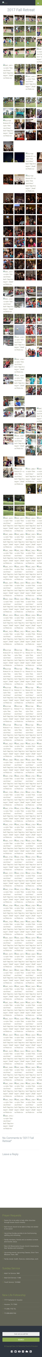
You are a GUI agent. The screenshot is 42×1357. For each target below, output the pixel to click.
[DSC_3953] (30, 589)
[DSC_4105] (19, 428)
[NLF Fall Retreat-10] (30, 695)
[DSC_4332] (19, 220)
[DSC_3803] (30, 766)
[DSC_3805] (19, 766)
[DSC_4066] (30, 475)
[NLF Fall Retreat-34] (19, 231)
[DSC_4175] (30, 352)
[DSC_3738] (8, 863)
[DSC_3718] (8, 895)
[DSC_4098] (19, 442)
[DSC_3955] (19, 589)
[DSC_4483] (8, 102)
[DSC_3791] (30, 782)
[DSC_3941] (30, 605)
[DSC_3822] (8, 749)
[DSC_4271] (8, 278)
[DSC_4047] (8, 510)
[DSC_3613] (30, 1057)
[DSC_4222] (19, 318)
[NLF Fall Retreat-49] (8, 128)
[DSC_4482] (19, 102)
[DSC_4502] (19, 69)
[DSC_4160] (19, 381)
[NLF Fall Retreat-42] (30, 161)
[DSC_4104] (30, 428)
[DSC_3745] (30, 847)
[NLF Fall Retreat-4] (8, 732)
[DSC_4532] (19, 30)
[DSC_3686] (30, 928)
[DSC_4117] (19, 412)
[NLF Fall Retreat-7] (19, 713)
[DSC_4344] (30, 209)
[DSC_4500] (30, 69)
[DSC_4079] (8, 461)
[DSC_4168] (8, 363)
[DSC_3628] (30, 1025)
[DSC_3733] (30, 863)
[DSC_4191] (8, 340)
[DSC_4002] (19, 540)
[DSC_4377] (30, 135)
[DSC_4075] (19, 461)
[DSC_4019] (8, 524)
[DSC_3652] (8, 992)
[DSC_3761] (30, 814)
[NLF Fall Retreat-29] (19, 264)
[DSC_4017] (19, 524)
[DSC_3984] (30, 556)
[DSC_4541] (19, 19)
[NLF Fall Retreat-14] (30, 676)
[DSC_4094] (30, 439)
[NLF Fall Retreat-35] (8, 231)
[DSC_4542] (8, 19)
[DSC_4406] (30, 124)
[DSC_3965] (30, 573)
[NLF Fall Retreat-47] (19, 113)
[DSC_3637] (30, 1008)
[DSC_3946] (8, 605)
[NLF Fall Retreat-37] (8, 220)
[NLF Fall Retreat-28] (30, 264)
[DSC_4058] (30, 488)
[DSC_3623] (8, 1041)
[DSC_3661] (8, 976)
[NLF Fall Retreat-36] (30, 220)
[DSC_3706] (19, 911)
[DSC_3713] (30, 895)
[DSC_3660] (19, 976)
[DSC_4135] (8, 401)
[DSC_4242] (8, 305)
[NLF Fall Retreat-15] (19, 676)
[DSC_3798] (8, 782)
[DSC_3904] (30, 637)
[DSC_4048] (19, 499)
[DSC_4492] (30, 82)
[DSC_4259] (19, 291)
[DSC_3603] (30, 1073)
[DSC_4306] (8, 253)
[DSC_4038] (19, 510)
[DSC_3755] (8, 830)
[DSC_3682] (19, 944)
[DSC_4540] (30, 19)
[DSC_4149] (30, 379)
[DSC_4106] (8, 428)
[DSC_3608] (8, 1073)
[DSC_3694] (19, 928)
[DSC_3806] (8, 766)
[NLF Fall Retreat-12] (8, 695)
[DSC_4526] (19, 42)
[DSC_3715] (19, 895)
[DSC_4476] (30, 102)
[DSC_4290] (30, 253)
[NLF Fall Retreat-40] (19, 179)
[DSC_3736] (19, 863)
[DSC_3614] (19, 1057)
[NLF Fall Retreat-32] (8, 242)
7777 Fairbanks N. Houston (13, 1300)
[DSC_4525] (30, 42)
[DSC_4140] (30, 390)
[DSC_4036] (30, 510)
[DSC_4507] (8, 71)
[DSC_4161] (8, 379)
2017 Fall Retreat (21, 10)
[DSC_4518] (19, 52)
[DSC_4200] (19, 329)
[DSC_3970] (19, 573)
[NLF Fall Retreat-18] (30, 657)
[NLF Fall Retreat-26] (19, 275)
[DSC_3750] (30, 830)
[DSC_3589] (19, 1106)
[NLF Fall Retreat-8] (8, 713)
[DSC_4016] (30, 524)
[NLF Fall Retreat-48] (8, 113)
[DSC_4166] (19, 365)
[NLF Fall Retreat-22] (19, 476)
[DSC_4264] (8, 291)
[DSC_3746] (19, 847)
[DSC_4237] (19, 302)
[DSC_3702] (8, 928)
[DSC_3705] (30, 911)
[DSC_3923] (8, 637)
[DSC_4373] (8, 146)
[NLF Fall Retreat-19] (19, 657)
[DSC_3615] (8, 1057)
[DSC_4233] (30, 302)
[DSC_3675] (8, 960)
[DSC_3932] (19, 621)
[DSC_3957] (8, 589)
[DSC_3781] (30, 798)
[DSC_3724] (30, 879)
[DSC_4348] (19, 209)
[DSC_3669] (30, 960)
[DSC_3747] (8, 847)
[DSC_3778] (19, 814)
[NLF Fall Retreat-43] (19, 157)
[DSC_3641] (8, 1008)
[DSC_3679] (30, 944)
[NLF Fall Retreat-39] (30, 183)
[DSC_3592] (8, 1106)
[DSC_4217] (8, 329)
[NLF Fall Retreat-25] (30, 275)
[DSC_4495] (19, 80)
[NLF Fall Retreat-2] (30, 732)
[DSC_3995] (30, 540)
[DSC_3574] (8, 1122)
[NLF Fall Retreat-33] (30, 231)
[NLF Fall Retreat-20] (8, 657)
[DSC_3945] (19, 605)
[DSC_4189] (19, 343)
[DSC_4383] (19, 135)
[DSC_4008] (8, 540)
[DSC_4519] (30, 52)
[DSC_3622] (19, 1041)
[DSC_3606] (19, 1073)
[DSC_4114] (30, 412)
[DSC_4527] (8, 42)
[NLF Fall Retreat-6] (30, 713)
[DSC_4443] (19, 124)
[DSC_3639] (19, 1008)
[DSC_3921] (19, 637)
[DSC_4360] (8, 179)
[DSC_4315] (30, 242)
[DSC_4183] (30, 340)
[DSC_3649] (19, 992)
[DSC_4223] (8, 318)
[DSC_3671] (19, 960)
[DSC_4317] (19, 242)
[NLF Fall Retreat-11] (19, 695)
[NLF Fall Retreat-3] (19, 732)
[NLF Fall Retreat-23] (8, 472)
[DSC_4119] (8, 412)
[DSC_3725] (19, 879)
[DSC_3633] (8, 1025)
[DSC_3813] (30, 749)
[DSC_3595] (30, 1089)
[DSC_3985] (19, 556)
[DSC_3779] (8, 814)
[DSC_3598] (19, 1089)
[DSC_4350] (8, 209)
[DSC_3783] (19, 798)
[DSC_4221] (30, 318)
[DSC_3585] (30, 1106)
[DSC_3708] (8, 911)
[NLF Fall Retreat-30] (19, 253)
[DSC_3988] (8, 556)
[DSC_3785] (8, 798)
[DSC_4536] (8, 30)
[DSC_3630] (19, 1025)
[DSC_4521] (8, 52)
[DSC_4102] (8, 439)
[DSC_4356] (8, 198)
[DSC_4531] (30, 30)
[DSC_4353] (30, 198)
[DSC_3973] (8, 573)
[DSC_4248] (30, 291)
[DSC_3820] (19, 749)
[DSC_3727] (8, 879)
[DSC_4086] (30, 450)
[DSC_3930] (30, 621)
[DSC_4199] (30, 329)
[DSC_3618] (30, 1041)
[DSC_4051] (8, 499)
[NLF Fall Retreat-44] (8, 157)
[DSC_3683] (8, 944)
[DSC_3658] (30, 976)
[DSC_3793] (19, 782)
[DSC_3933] (8, 621)
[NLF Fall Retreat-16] (8, 676)
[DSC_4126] (19, 401)
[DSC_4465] (30, 113)
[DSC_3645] (30, 992)
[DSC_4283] (8, 264)
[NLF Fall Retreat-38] (19, 198)
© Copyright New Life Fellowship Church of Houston (21, 1346)
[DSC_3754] (19, 830)
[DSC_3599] (8, 1089)
